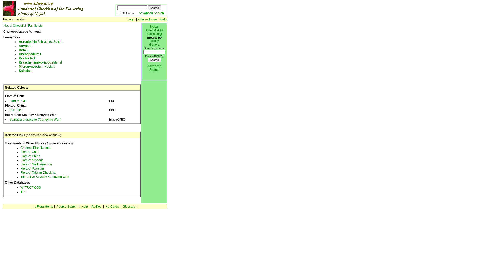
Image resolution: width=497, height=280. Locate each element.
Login (131, 19)
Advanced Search (151, 13)
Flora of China (30, 156)
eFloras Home (148, 19)
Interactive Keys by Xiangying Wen (44, 177)
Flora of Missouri (32, 160)
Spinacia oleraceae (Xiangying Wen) (35, 119)
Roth (28, 58)
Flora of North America (36, 164)
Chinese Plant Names (35, 148)
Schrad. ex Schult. (41, 42)
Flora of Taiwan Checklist (38, 172)
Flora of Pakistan (32, 168)
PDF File (16, 110)
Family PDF (18, 101)
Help (163, 19)
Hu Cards (112, 206)
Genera (154, 44)
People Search (66, 206)
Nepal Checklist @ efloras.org (154, 30)
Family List (35, 25)
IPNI (23, 192)
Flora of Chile (29, 152)
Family (154, 41)
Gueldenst (40, 62)
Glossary (129, 206)
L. (25, 46)
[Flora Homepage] (51, 15)
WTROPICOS (30, 188)
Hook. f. (37, 66)
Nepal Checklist (15, 25)
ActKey (96, 206)
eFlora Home (44, 206)
